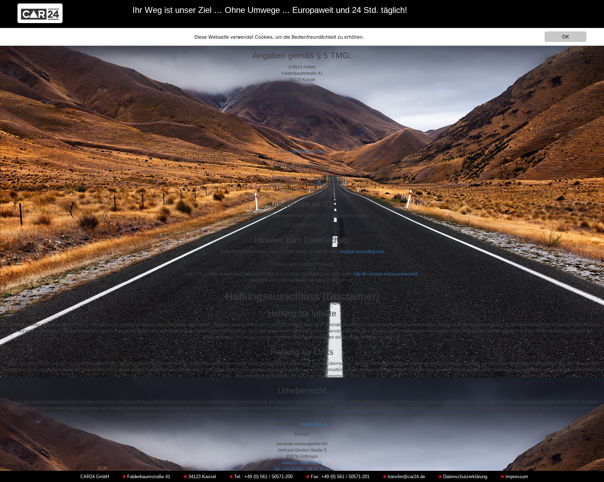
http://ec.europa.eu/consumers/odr (386, 274)
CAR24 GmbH (94, 476)
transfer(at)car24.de (309, 151)
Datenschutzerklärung (465, 476)
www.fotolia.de (314, 424)
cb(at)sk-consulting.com (361, 251)
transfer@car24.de (406, 476)
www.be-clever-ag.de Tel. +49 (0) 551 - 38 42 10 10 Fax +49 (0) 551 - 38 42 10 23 (302, 469)
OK (565, 36)
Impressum (516, 476)
